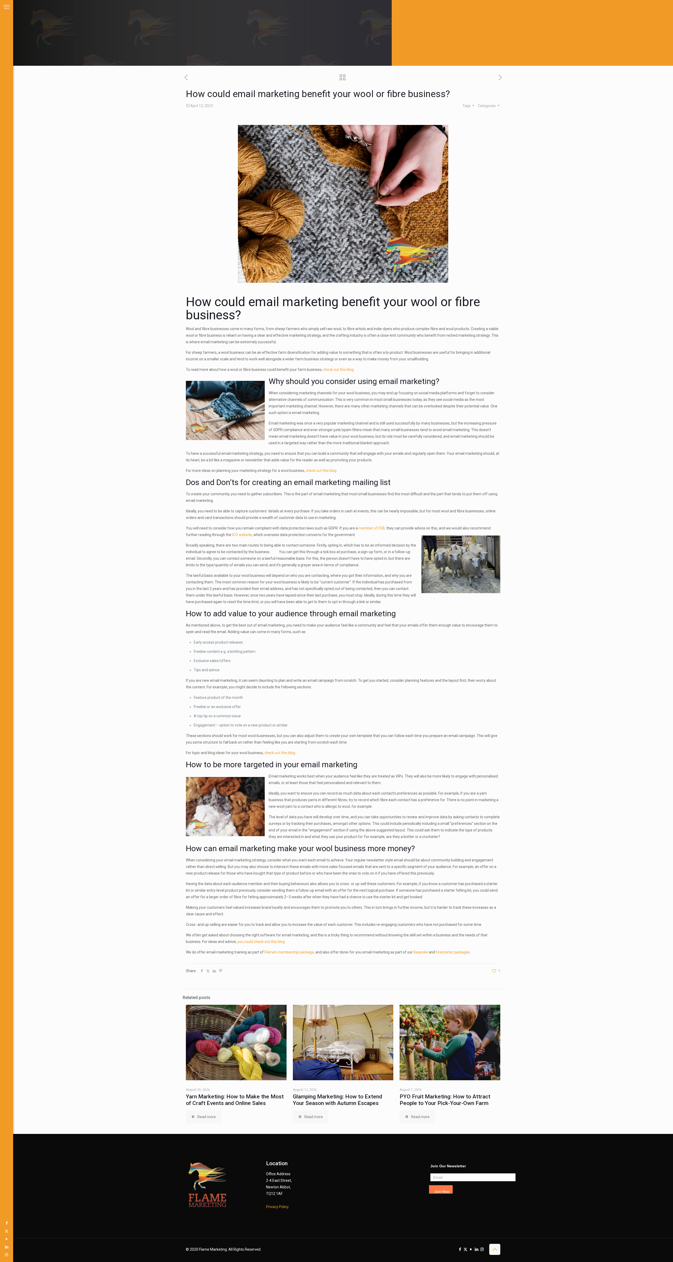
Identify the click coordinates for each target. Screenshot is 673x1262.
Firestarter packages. (453, 952)
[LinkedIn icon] (6, 1247)
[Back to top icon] (494, 1249)
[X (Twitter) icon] (6, 1231)
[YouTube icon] (6, 1239)
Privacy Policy (277, 1207)
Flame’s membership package (289, 952)
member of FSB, (372, 528)
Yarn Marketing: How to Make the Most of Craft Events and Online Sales (235, 1099)
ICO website (242, 535)
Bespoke (421, 952)
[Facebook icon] (6, 1223)
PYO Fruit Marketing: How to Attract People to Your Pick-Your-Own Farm (445, 1099)
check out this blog (338, 369)
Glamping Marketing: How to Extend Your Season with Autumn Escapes (337, 1099)
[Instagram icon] (6, 1255)
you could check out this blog (261, 942)
